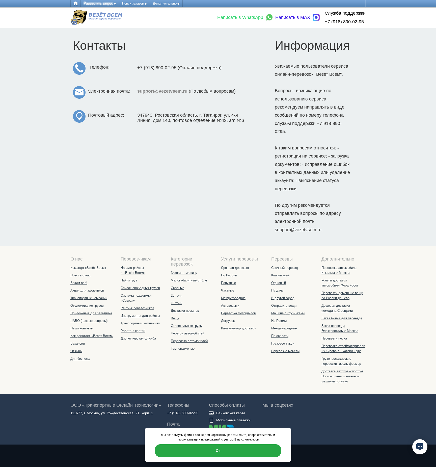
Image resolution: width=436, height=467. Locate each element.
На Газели (279, 321)
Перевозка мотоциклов (238, 313)
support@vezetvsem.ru (162, 91)
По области (279, 336)
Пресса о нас (80, 275)
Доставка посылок (185, 311)
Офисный (278, 283)
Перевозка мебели (285, 351)
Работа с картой (133, 331)
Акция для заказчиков (87, 290)
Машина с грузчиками (288, 313)
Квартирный (280, 275)
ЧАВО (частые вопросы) (88, 321)
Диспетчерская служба (138, 338)
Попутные (228, 283)
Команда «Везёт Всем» (88, 268)
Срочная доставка (235, 268)
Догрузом (228, 321)
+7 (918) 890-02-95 (344, 21)
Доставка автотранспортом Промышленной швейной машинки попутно (342, 376)
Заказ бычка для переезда (341, 318)
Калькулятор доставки (238, 328)
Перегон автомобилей (187, 333)
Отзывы (76, 351)
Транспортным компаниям (140, 323)
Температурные (183, 348)
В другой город (282, 298)
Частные (227, 290)
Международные (284, 328)
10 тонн (176, 303)
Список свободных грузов (140, 288)
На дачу (277, 290)
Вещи (175, 318)
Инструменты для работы (140, 316)
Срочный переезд (284, 268)
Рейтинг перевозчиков (137, 308)
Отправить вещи (283, 305)
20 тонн (176, 295)
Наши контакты (81, 328)
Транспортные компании (88, 298)
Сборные (177, 288)
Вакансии (77, 343)
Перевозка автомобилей (189, 341)
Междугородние (233, 298)
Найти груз (129, 280)
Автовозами (230, 305)
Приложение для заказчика (91, 313)
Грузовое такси (282, 343)
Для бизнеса (80, 358)
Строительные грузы (186, 326)
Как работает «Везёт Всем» (91, 336)
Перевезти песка (334, 338)
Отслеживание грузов (87, 305)
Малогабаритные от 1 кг (189, 280)
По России (229, 275)
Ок (218, 451)
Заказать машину (184, 273)
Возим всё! (78, 283)
